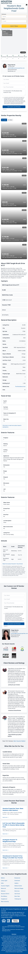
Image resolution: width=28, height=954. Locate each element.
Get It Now (14, 26)
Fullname (4, 14)
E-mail (3, 19)
